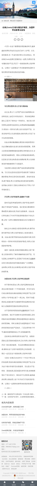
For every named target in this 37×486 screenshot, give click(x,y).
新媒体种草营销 (28, 456)
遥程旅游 (20, 459)
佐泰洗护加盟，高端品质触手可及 (13, 422)
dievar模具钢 (12, 459)
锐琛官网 (23, 466)
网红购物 (27, 459)
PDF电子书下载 (26, 464)
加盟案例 (19, 21)
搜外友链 (17, 461)
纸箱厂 (8, 466)
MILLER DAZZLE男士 (15, 456)
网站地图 (20, 478)
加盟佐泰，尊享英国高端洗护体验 (13, 415)
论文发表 (4, 459)
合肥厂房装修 (26, 461)
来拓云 (18, 464)
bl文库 (13, 464)
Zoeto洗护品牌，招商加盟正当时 (13, 407)
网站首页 (13, 21)
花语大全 (7, 464)
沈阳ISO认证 (6, 469)
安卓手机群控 (10, 461)
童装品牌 (14, 469)
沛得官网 (30, 466)
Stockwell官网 (15, 466)
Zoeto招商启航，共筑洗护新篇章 (13, 430)
